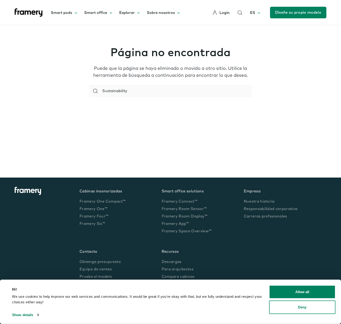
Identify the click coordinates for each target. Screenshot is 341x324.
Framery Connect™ (179, 202)
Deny (302, 307)
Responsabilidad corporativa (271, 209)
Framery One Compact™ (102, 202)
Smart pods (61, 13)
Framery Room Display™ (185, 216)
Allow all (302, 292)
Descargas (172, 262)
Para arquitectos (177, 269)
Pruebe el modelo (96, 277)
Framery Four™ (94, 216)
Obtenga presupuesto (100, 262)
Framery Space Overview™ (187, 231)
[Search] (95, 91)
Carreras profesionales (265, 216)
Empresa (252, 191)
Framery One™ (93, 209)
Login (224, 13)
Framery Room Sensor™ (184, 209)
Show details (22, 315)
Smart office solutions (183, 191)
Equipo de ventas (96, 269)
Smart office (95, 13)
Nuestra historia (259, 202)
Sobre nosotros (161, 13)
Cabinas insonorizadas (101, 191)
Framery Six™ (92, 224)
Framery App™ (175, 224)
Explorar (127, 13)
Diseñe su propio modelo (298, 13)
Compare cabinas (178, 277)
